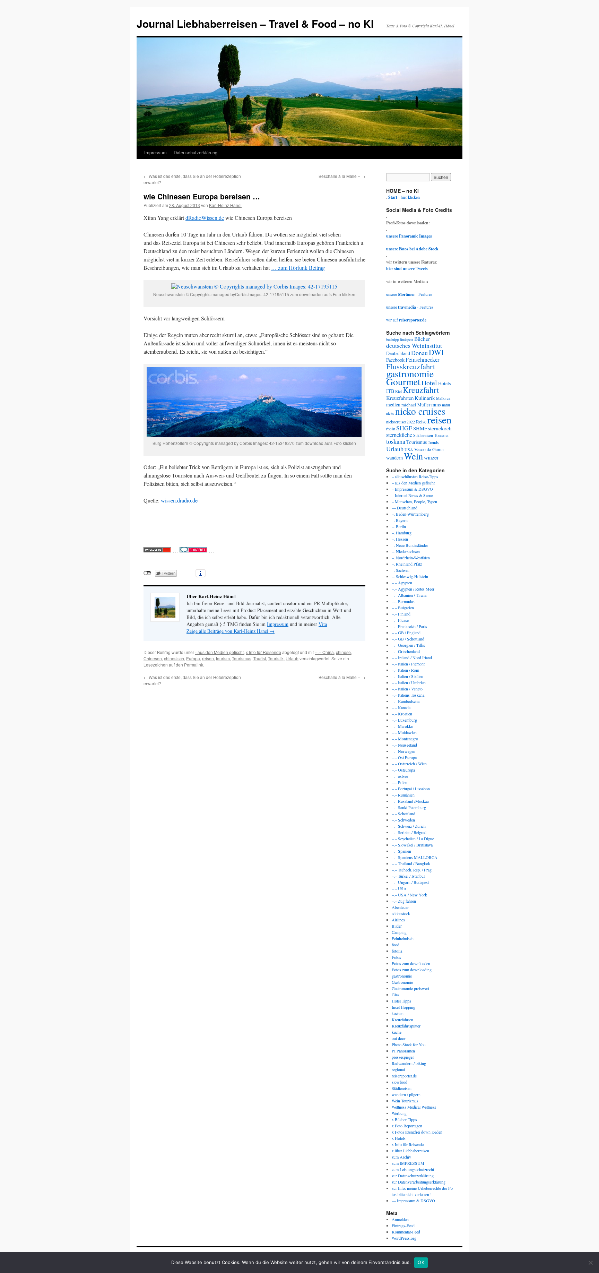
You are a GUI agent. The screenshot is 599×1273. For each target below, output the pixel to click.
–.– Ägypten (402, 582)
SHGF (404, 428)
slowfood (399, 1082)
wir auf (406, 319)
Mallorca (443, 398)
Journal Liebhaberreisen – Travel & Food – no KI (255, 23)
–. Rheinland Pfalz (407, 564)
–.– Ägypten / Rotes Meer (413, 589)
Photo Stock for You (409, 1044)
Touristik (276, 658)
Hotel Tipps (401, 1001)
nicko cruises (420, 411)
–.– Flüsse (400, 620)
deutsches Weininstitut (414, 346)
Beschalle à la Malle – (342, 176)
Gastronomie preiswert (410, 988)
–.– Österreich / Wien (409, 763)
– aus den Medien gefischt (413, 482)
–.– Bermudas (403, 601)
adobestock (401, 913)
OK (421, 1262)
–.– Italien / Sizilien (407, 676)
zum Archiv (401, 1157)
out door (399, 1038)
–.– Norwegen (403, 751)
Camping (399, 932)
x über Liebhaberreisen (410, 1150)
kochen (397, 1013)
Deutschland (398, 353)
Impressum (155, 152)
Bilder (397, 926)
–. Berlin (399, 526)
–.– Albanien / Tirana (409, 595)
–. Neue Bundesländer (410, 545)
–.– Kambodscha (405, 701)
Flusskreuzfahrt (410, 366)
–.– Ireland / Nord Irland (412, 657)
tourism (223, 658)
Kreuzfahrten (400, 397)
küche (396, 1032)
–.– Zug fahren (404, 901)
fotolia (397, 951)
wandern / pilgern (406, 1094)
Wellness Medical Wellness (414, 1107)
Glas (395, 994)
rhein (390, 428)
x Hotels (399, 1138)
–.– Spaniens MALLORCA (414, 857)
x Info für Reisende (263, 652)
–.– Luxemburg (404, 720)
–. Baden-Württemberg (410, 514)
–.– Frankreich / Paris (409, 626)
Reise (421, 422)
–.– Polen (399, 782)
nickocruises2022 (400, 421)
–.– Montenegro (405, 738)
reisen (208, 658)
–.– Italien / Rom (405, 670)
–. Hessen (400, 539)
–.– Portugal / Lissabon (411, 788)
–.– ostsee (400, 776)
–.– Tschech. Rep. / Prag (412, 869)
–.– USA (399, 888)
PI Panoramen (403, 1050)
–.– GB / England (406, 632)
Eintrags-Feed (403, 1225)
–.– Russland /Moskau (410, 801)
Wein (413, 456)
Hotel (429, 382)
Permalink (193, 665)
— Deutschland (404, 507)
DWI (436, 352)
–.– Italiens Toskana (408, 695)
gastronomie (410, 373)
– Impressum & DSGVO (412, 489)
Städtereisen (423, 435)
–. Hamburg (401, 532)
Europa (193, 658)
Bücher (422, 338)
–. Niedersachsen (406, 551)
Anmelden (400, 1219)
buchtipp (392, 339)
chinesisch (174, 658)
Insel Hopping (403, 1007)
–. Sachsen (400, 570)
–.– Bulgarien (403, 607)
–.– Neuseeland (404, 745)
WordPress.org (404, 1238)
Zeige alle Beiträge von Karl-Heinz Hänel (230, 631)
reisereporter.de (404, 1075)
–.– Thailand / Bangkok (411, 863)
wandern (394, 457)
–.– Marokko (402, 726)
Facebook (395, 359)
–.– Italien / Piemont (408, 663)
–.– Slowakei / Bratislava (412, 845)
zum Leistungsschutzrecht (413, 1169)
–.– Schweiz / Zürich (409, 826)
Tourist (259, 658)
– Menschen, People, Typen (414, 501)
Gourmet (403, 381)
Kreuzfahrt (421, 389)
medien (393, 404)
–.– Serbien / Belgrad (409, 832)
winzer (431, 457)
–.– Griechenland (406, 651)
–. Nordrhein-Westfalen (411, 557)
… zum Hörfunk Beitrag (298, 267)
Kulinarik (425, 397)
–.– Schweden (403, 820)
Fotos (396, 957)
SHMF (420, 428)
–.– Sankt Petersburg (409, 807)
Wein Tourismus (405, 1100)
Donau (419, 353)
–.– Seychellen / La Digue (413, 838)
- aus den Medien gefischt (219, 652)
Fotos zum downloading (412, 969)
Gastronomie (402, 982)
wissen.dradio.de (179, 500)
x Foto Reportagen (407, 1125)
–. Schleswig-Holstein (410, 576)
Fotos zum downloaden (411, 963)
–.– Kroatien (402, 713)
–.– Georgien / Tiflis (408, 645)
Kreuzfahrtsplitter (406, 1026)
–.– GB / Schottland (408, 639)
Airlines (398, 919)
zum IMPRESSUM (408, 1163)
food (395, 944)
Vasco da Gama (429, 449)
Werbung (399, 1113)
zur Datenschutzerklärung (413, 1175)
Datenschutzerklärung (195, 152)
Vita (323, 624)
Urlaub (292, 658)
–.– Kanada (401, 707)
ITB (390, 391)
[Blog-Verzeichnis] (193, 550)
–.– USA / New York (409, 894)
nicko (390, 413)
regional (398, 1069)
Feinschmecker (423, 359)
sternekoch (440, 428)
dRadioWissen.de (204, 217)
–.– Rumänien (403, 795)
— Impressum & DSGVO (413, 1200)
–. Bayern (400, 520)
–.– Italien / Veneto (407, 688)
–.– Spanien (401, 851)
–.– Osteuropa (403, 770)
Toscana (441, 435)
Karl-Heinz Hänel (225, 205)
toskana (395, 441)
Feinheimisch (403, 938)
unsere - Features (409, 294)
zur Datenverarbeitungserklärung (418, 1182)
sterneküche (399, 434)
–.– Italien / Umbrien (409, 682)
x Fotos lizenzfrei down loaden (417, 1132)
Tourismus (241, 658)
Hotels (444, 383)
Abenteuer (400, 907)
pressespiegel (403, 1057)
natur (446, 404)
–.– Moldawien (404, 732)
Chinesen (153, 658)
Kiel (398, 391)
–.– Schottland (403, 813)
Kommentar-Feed (406, 1232)
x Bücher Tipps (404, 1119)
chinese (343, 652)
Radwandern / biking (409, 1063)
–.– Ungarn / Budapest (410, 882)
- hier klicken (404, 197)
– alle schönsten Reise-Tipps (415, 476)
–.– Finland (401, 614)
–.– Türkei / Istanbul (408, 876)
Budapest (406, 339)
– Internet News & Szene (412, 495)
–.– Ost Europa (404, 757)
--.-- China (324, 652)
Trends (433, 442)
